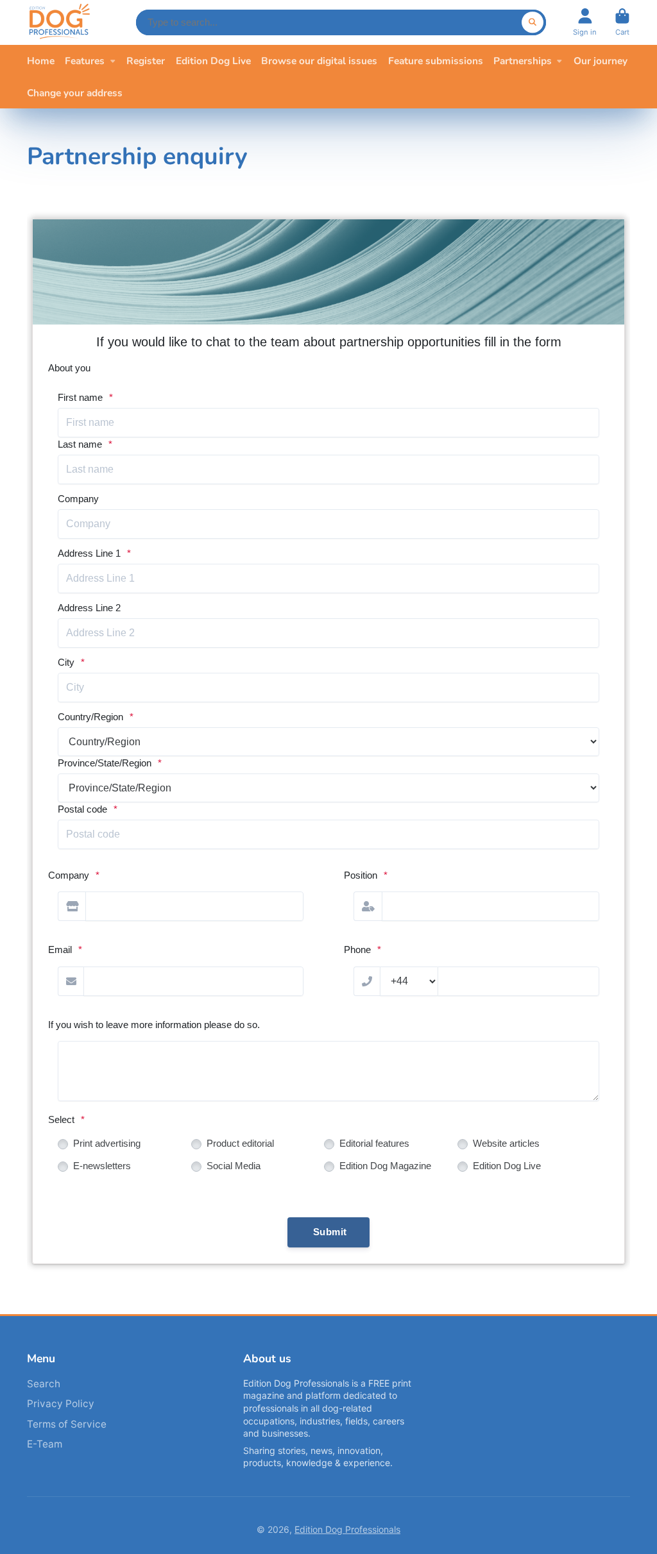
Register (145, 60)
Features (85, 60)
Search (43, 1384)
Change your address (75, 92)
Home (41, 60)
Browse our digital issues (319, 60)
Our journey (600, 60)
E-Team (44, 1444)
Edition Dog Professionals (347, 1529)
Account (585, 22)
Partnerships (522, 60)
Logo (59, 22)
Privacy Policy (60, 1404)
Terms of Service (67, 1424)
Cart (622, 22)
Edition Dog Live (213, 60)
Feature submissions (435, 60)
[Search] (532, 22)
